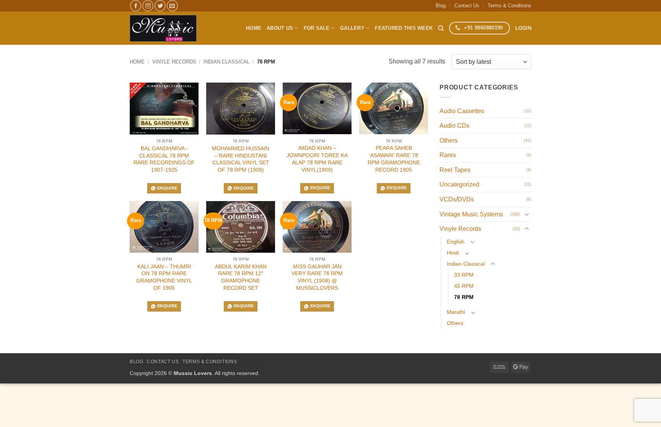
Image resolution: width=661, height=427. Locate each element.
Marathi (456, 312)
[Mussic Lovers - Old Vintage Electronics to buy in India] (163, 28)
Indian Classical (226, 62)
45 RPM (464, 286)
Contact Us (466, 5)
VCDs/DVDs (457, 199)
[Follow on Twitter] (160, 5)
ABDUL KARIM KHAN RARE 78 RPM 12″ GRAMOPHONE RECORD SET (241, 277)
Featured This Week (404, 28)
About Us (280, 28)
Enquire (167, 188)
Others (448, 140)
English (455, 242)
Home (253, 28)
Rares (448, 155)
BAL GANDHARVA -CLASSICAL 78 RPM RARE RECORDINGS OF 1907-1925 (164, 159)
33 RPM (464, 275)
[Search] (441, 28)
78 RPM (464, 297)
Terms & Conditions (509, 5)
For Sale (317, 28)
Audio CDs (454, 125)
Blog (441, 5)
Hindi (453, 253)
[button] (523, 28)
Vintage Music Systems (471, 214)
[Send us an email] (172, 5)
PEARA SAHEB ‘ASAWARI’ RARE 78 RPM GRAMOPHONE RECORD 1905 (394, 158)
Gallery (352, 28)
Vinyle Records (174, 62)
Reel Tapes (455, 170)
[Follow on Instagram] (147, 5)
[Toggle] (526, 214)
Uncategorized (459, 184)
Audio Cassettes (462, 111)
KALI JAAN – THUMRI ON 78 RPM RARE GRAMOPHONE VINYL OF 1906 (164, 277)
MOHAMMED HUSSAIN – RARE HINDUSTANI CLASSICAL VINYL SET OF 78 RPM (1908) (240, 159)
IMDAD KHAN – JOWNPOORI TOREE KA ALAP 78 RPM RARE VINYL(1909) (317, 158)
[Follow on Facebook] (135, 5)
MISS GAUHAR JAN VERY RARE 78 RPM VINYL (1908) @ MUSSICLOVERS (317, 277)
